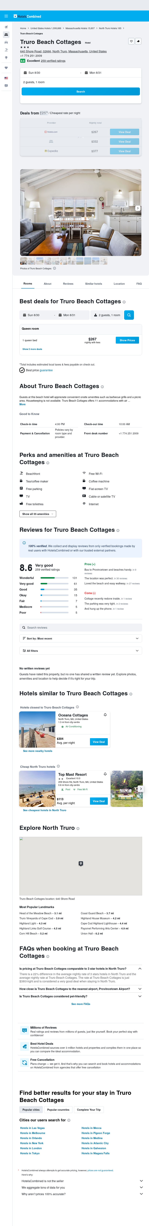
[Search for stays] (6, 34)
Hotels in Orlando (31, 1138)
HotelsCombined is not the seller (43, 1181)
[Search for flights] (6, 27)
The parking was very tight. (106, 603)
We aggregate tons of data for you (43, 1187)
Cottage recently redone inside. (108, 598)
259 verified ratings (53, 61)
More (22, 404)
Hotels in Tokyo (30, 1153)
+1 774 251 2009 (31, 56)
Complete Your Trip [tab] (89, 1109)
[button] (6, 16)
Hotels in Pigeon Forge (96, 1133)
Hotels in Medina (92, 1138)
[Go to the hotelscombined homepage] (27, 16)
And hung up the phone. (104, 608)
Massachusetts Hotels (76, 28)
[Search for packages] (6, 50)
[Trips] (6, 67)
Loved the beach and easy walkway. (112, 583)
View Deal (99, 742)
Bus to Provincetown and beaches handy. (110, 571)
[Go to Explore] (6, 57)
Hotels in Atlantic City (95, 1143)
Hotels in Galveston (94, 1148)
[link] (37, 750)
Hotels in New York (31, 1143)
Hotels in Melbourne (32, 1133)
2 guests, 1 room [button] (34, 82)
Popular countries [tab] (58, 1109)
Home (23, 28)
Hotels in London (31, 1148)
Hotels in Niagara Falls (96, 1153)
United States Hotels (41, 28)
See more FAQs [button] (80, 1004)
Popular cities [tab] (31, 1109)
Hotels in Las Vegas (32, 1128)
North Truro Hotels (108, 28)
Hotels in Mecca (91, 1128)
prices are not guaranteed (100, 1170)
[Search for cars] (6, 42)
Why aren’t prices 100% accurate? (44, 1194)
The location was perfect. (105, 578)
